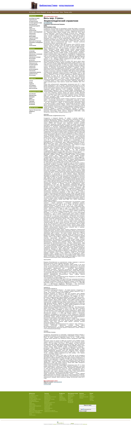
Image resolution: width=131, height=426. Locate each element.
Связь (61, 12)
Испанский (32, 102)
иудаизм (31, 83)
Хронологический (83, 396)
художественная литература (36, 410)
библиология (32, 55)
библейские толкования (35, 54)
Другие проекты (34, 107)
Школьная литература (35, 41)
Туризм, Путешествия (35, 110)
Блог (30, 113)
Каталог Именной (41, 12)
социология (32, 34)
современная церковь (35, 72)
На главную (32, 12)
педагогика (32, 28)
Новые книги (55, 12)
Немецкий (31, 96)
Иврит (31, 98)
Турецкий (31, 101)
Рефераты (32, 111)
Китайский (32, 104)
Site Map (92, 400)
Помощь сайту (68, 12)
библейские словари (35, 57)
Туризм (91, 395)
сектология (32, 70)
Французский (32, 95)
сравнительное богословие (51, 411)
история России (33, 21)
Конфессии (33, 78)
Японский (31, 99)
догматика (32, 60)
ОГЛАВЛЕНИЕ (48, 23)
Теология (32, 48)
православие (32, 86)
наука (30, 27)
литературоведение (34, 25)
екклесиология (33, 63)
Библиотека (33, 15)
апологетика (32, 52)
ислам (31, 82)
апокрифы (32, 51)
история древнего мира (35, 22)
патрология (32, 67)
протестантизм (33, 88)
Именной (81, 395)
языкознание (32, 45)
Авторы (49, 12)
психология (32, 33)
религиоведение (33, 69)
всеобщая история (34, 18)
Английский (32, 93)
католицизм (32, 85)
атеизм (31, 80)
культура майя (47, 384)
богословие (32, 58)
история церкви (33, 64)
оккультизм (32, 66)
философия (32, 36)
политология (32, 30)
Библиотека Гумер (48, 5)
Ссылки (91, 398)
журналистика (33, 19)
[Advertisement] (36, 139)
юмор (30, 44)
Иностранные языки (35, 91)
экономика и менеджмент (36, 42)
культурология (66, 5)
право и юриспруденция (35, 31)
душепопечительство (35, 61)
